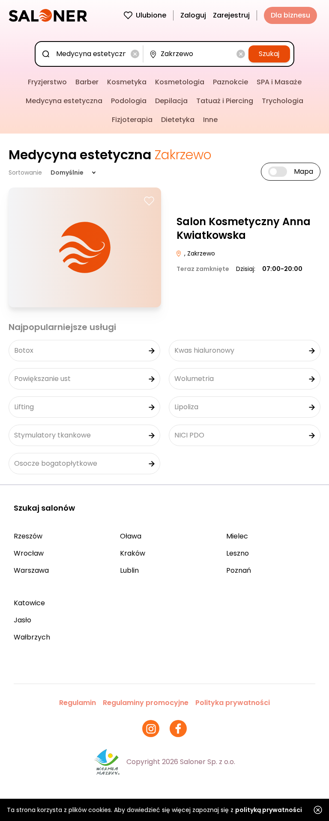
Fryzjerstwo (47, 82)
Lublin (129, 570)
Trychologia (282, 101)
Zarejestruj (231, 15)
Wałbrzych (32, 637)
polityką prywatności (268, 810)
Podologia (129, 101)
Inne (210, 120)
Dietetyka (177, 120)
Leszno (237, 553)
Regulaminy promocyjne (145, 703)
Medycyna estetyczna (64, 101)
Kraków (132, 553)
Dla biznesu (290, 15)
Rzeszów (28, 536)
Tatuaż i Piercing (224, 101)
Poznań (238, 570)
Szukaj (269, 54)
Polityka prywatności (232, 703)
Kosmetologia (179, 82)
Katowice (29, 603)
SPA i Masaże (279, 82)
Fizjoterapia (132, 120)
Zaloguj (193, 15)
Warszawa (31, 570)
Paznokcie (230, 82)
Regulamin (77, 703)
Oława (130, 536)
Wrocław (29, 553)
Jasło (22, 620)
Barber (87, 82)
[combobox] (91, 53)
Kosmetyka (127, 82)
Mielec (237, 536)
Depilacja (171, 101)
